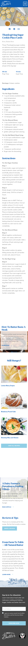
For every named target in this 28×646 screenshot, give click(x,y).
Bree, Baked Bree (8, 41)
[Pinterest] (14, 29)
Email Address (7, 609)
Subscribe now (14, 623)
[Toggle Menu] (25, 4)
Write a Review (9, 528)
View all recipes (14, 445)
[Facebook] (9, 29)
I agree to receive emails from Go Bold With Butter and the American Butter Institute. (14, 615)
